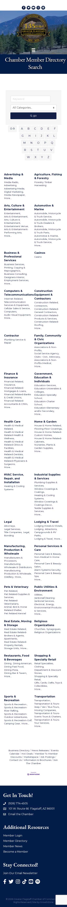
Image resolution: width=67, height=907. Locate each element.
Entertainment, (12, 213)
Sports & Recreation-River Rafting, (15, 709)
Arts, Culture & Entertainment (14, 207)
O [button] (38, 142)
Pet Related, (11, 591)
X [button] (35, 157)
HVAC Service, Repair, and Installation (14, 478)
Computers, (10, 311)
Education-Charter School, (44, 403)
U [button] (45, 150)
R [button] (25, 150)
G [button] (23, 135)
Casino (38, 257)
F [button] (55, 128)
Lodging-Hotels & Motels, (48, 526)
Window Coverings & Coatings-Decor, (46, 503)
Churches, (40, 629)
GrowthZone (47, 902)
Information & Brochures (37, 760)
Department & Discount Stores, (47, 671)
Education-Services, (45, 385)
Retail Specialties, (44, 663)
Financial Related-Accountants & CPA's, (16, 402)
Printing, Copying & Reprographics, (14, 269)
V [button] (51, 150)
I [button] (35, 135)
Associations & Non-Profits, (45, 349)
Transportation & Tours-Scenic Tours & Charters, (47, 715)
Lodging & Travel (46, 521)
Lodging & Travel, (43, 538)
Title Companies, (13, 532)
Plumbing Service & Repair (15, 341)
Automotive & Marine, (46, 235)
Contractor (11, 335)
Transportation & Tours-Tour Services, (47, 721)
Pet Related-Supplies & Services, (17, 596)
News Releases (40, 750)
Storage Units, (11, 648)
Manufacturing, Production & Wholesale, (18, 572)
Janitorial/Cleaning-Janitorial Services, (44, 599)
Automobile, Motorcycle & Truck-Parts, (47, 231)
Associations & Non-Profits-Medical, (45, 362)
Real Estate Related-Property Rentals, (15, 643)
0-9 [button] (12, 128)
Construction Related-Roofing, (46, 323)
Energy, (50, 604)
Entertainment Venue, (16, 226)
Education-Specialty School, (45, 396)
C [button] (35, 128)
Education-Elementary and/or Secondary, (46, 409)
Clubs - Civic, (41, 356)
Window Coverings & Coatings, (46, 490)
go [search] (35, 115)
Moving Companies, (45, 710)
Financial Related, (14, 381)
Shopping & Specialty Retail (45, 657)
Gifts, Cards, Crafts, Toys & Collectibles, (48, 684)
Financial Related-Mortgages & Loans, (15, 389)
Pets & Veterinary (16, 586)
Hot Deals (27, 753)
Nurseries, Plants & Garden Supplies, (44, 446)
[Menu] (33, 50)
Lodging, (39, 529)
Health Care (12, 421)
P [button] (45, 142)
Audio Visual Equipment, (17, 315)
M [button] (24, 142)
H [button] (29, 135)
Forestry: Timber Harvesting (43, 184)
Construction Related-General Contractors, (46, 311)
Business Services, (14, 264)
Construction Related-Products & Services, (46, 317)
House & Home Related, (47, 425)
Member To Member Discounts (34, 755)
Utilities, (38, 594)
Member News (12, 846)
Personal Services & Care (48, 548)
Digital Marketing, (14, 191)
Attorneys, (9, 526)
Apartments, (11, 638)
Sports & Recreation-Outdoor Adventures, (15, 715)
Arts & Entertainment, (16, 216)
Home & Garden (45, 421)
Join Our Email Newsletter (20, 873)
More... (8, 198)
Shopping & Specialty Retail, (46, 678)
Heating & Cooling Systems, (44, 497)
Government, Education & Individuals (43, 377)
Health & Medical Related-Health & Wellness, (13, 435)
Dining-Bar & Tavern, (15, 673)
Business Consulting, (15, 274)
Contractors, (41, 305)
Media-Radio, (11, 182)
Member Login (12, 835)
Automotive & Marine (44, 207)
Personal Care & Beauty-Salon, (48, 565)
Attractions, (51, 529)
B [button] (28, 128)
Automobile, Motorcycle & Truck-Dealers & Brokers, (47, 222)
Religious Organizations (44, 623)
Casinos (39, 252)
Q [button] (52, 142)
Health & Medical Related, (13, 427)
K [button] (48, 135)
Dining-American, (22, 663)
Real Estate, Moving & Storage (18, 623)
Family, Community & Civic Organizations (47, 339)
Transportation (44, 696)
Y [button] (42, 157)
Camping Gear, (12, 723)
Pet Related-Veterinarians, (11, 602)
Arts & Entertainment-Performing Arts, (16, 231)
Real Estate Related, (15, 629)
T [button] (38, 150)
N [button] (31, 142)
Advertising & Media (13, 176)
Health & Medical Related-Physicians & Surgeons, (15, 460)
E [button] (48, 128)
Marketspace (31, 757)
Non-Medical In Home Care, (46, 559)
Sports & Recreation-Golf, (18, 720)
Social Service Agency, (46, 353)
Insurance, (10, 384)
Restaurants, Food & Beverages (16, 657)
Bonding (9, 535)
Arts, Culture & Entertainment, (12, 221)
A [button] (22, 128)
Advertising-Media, (14, 188)
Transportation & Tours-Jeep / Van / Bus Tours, (47, 705)
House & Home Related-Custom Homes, (48, 434)
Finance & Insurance (11, 375)
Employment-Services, (16, 280)
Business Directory (18, 750)
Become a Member (15, 851)
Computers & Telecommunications (19, 292)
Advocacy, (54, 356)
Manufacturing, (12, 564)
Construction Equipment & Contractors (43, 294)
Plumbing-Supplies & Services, (45, 484)
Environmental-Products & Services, (47, 609)
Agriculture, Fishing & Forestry (48, 176)
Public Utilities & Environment (45, 588)
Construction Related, (46, 302)
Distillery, (9, 577)
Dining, (8, 663)
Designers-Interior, (14, 277)
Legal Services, (12, 529)
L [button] (54, 135)
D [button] (42, 128)
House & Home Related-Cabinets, (48, 440)
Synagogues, (54, 629)
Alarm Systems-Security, (47, 570)
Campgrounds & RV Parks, (45, 534)
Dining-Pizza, (11, 670)
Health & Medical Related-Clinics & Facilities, (13, 444)
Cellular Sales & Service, (17, 308)
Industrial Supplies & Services (47, 476)
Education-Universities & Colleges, (47, 390)
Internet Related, (13, 298)
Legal (8, 521)
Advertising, (10, 185)
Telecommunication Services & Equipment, (16, 304)
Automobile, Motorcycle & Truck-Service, (47, 215)
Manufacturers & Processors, (13, 559)
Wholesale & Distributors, (18, 567)
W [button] (28, 157)
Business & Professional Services (12, 256)
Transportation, (42, 700)
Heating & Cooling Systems (14, 488)
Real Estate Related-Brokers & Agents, (15, 634)
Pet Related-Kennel (15, 613)
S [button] (31, 150)
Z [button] (48, 157)
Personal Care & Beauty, (47, 554)
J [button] (41, 135)
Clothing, (39, 666)
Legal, (26, 532)
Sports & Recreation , (15, 704)
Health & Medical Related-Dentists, (13, 453)
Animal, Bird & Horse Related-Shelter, (15, 608)
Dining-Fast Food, (14, 666)
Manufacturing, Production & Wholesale (14, 550)
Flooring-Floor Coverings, (48, 428)
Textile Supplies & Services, (44, 510)
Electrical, (39, 604)
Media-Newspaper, (14, 195)
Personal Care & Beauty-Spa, (48, 575)
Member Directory (15, 840)
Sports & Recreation (11, 698)
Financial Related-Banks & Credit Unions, (17, 396)
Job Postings (47, 757)
